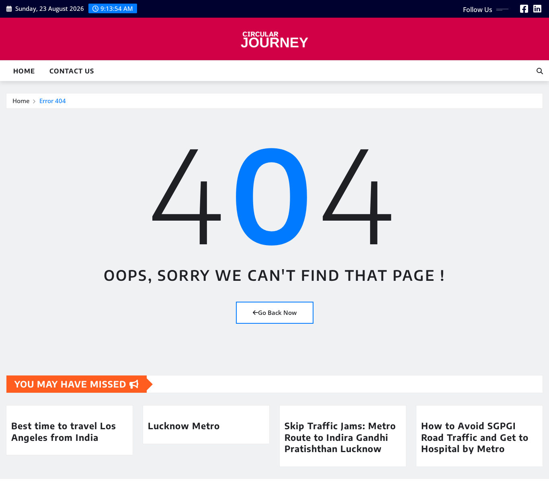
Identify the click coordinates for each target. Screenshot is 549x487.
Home (24, 71)
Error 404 (52, 101)
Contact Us (71, 71)
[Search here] (540, 71)
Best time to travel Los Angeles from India (63, 431)
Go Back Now (277, 312)
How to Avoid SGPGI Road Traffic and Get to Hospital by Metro (475, 437)
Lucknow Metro (184, 425)
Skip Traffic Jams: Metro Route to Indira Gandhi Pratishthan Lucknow (340, 437)
